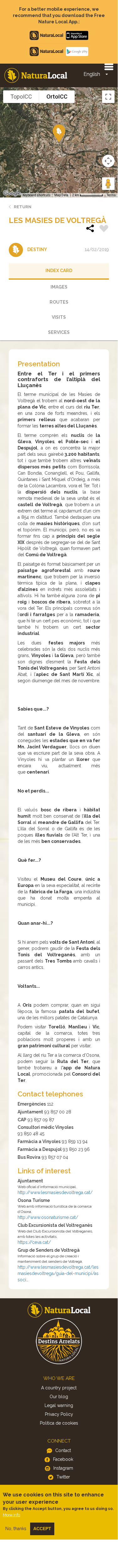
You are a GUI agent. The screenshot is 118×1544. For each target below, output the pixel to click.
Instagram (63, 1468)
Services (59, 332)
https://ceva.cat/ (34, 1242)
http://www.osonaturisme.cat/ (48, 1217)
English (91, 74)
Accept (42, 1528)
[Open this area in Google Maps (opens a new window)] (12, 193)
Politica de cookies (59, 1423)
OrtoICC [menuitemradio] (56, 96)
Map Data (61, 195)
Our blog (59, 1396)
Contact (63, 1450)
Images (59, 286)
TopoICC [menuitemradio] (21, 96)
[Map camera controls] (108, 161)
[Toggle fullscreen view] (108, 96)
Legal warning (59, 1405)
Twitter (63, 1476)
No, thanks (15, 1528)
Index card (59, 270)
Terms (111, 195)
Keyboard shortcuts (37, 195)
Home (35, 75)
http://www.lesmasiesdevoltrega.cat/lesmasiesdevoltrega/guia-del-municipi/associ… (58, 1273)
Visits (59, 317)
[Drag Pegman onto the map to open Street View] (108, 183)
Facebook (63, 1459)
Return (22, 206)
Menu (108, 66)
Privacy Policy (59, 1414)
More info (11, 1515)
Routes (59, 302)
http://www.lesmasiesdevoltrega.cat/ (55, 1192)
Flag (104, 229)
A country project (59, 1387)
